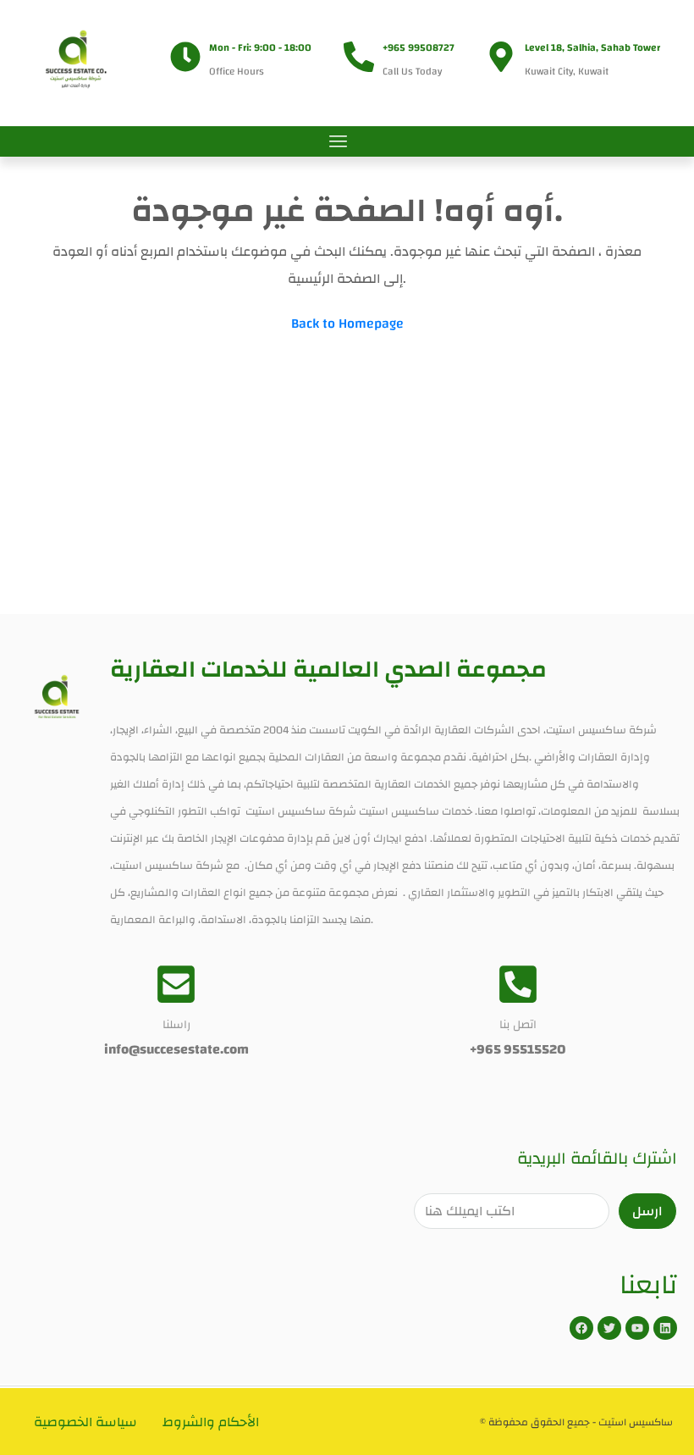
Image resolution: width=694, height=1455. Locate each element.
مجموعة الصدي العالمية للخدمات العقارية (328, 669)
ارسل (647, 1211)
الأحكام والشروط (210, 1422)
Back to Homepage (347, 323)
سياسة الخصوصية (85, 1422)
